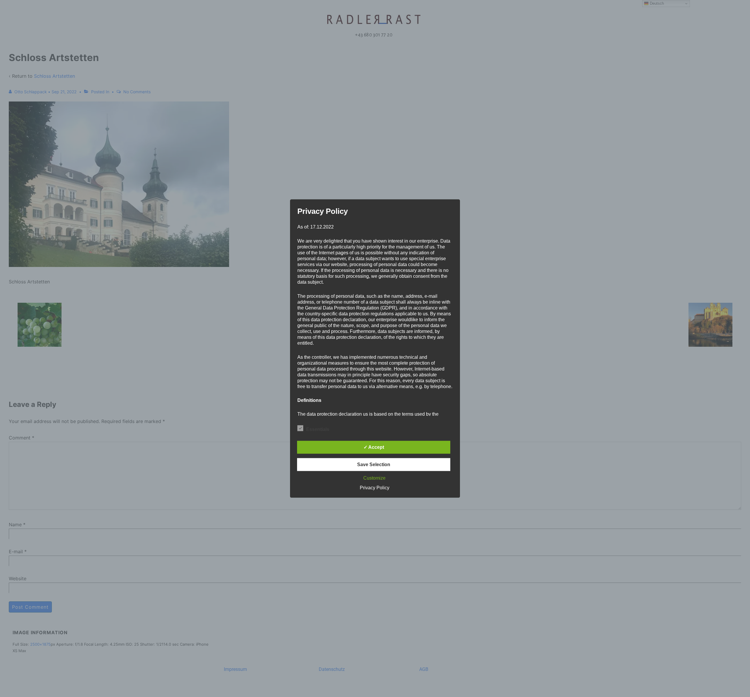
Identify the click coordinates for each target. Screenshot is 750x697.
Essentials (317, 429)
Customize (374, 477)
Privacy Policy (374, 487)
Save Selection (373, 464)
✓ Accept (374, 446)
